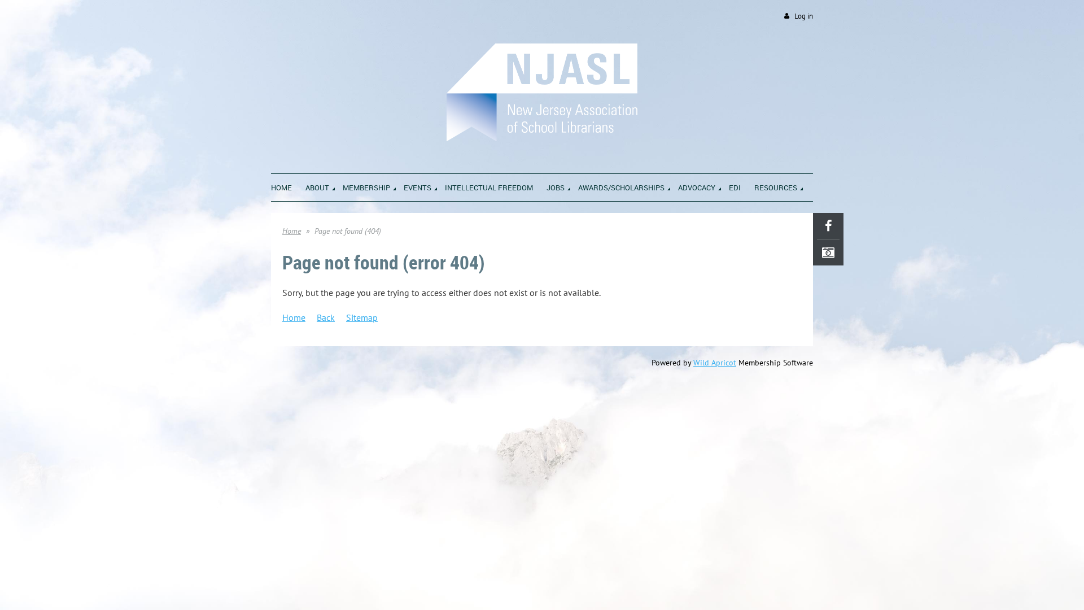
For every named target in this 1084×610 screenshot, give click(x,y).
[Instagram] (828, 252)
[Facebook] (828, 226)
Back (326, 317)
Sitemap (362, 317)
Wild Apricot (714, 363)
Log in (803, 16)
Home (291, 231)
